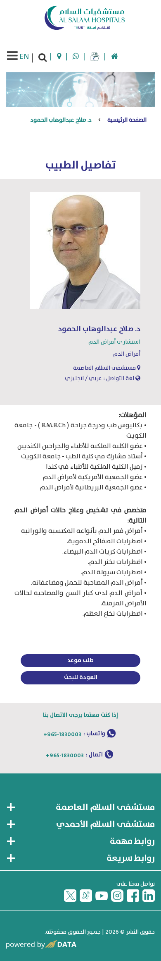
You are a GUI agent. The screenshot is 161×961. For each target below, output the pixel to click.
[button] (80, 807)
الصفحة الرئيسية (127, 120)
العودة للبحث (80, 677)
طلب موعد (80, 660)
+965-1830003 (62, 734)
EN (24, 57)
